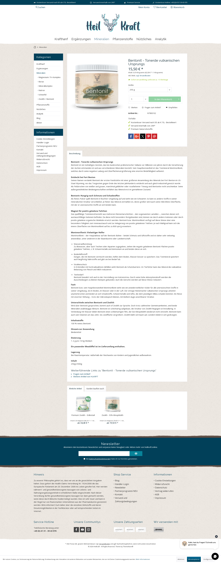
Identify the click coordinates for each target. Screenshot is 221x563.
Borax (41, 81)
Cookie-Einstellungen (45, 139)
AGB (38, 166)
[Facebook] (131, 136)
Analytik (39, 113)
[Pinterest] (148, 136)
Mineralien (40, 73)
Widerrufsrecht (43, 159)
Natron (41, 90)
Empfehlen (172, 107)
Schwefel (42, 94)
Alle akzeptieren (194, 559)
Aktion (39, 122)
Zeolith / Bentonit (46, 99)
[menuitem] (178, 7)
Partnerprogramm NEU (46, 146)
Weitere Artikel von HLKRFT (85, 376)
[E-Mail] (154, 136)
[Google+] (137, 136)
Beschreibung (74, 153)
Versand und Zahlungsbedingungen (46, 154)
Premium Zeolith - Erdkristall (83, 415)
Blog (38, 118)
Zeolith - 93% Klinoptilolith (112, 415)
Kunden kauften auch (95, 388)
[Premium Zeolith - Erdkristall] (83, 404)
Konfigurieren (208, 559)
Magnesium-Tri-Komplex (49, 77)
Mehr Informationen (143, 559)
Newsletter (120, 487)
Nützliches (41, 109)
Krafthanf (40, 64)
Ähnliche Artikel (75, 388)
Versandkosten (104, 544)
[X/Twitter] (142, 136)
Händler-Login (42, 142)
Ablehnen (181, 559)
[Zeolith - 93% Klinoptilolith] (112, 404)
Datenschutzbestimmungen (99, 459)
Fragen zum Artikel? (152, 107)
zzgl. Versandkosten (143, 76)
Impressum (41, 170)
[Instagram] (88, 529)
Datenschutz (42, 163)
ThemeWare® (128, 546)
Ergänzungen (42, 68)
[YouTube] (82, 529)
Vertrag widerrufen (164, 491)
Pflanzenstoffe (42, 104)
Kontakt (39, 149)
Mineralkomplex (45, 86)
